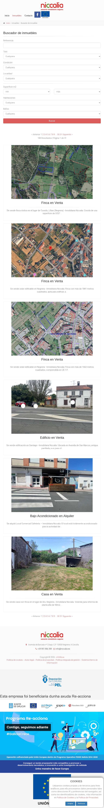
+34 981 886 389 (45, 649)
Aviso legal (29, 660)
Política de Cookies (65, 797)
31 (61, 134)
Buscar (52, 121)
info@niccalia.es (63, 649)
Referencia (8, 40)
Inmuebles (17, 15)
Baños (6, 109)
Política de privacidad (45, 660)
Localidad (7, 73)
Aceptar (70, 804)
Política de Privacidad (88, 797)
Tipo (5, 51)
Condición (7, 62)
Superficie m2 (9, 87)
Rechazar (81, 804)
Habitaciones (9, 98)
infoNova (60, 657)
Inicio (7, 15)
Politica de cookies (15, 660)
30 (58, 134)
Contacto (28, 15)
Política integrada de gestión (68, 660)
